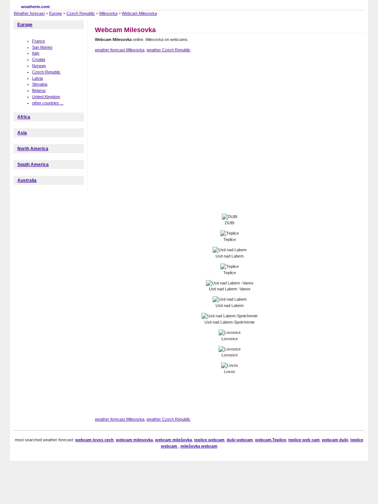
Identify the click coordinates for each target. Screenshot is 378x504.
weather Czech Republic (168, 50)
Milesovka (108, 13)
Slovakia (39, 84)
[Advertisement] (229, 84)
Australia (27, 180)
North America (32, 148)
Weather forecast (29, 13)
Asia (22, 132)
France (38, 41)
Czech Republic (80, 13)
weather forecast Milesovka (119, 50)
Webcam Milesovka (139, 13)
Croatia (38, 59)
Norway (39, 65)
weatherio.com (35, 6)
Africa (23, 117)
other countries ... (47, 103)
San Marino (42, 47)
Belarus (39, 90)
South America (33, 164)
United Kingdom (46, 96)
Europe (55, 13)
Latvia (37, 78)
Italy (35, 53)
